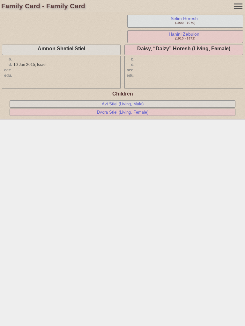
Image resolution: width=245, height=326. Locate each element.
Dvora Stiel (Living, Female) (122, 112)
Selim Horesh (184, 18)
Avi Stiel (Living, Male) (123, 104)
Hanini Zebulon (184, 34)
